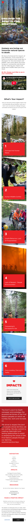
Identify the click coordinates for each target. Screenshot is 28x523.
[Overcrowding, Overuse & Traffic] (14, 355)
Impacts (14, 458)
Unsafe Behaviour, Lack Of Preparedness (13, 239)
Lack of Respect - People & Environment (13, 283)
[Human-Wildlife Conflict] (14, 179)
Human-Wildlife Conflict (13, 196)
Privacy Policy (14, 466)
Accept (18, 519)
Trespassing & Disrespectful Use (11, 327)
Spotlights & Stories (14, 463)
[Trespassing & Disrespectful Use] (14, 311)
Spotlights (14, 494)
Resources (14, 461)
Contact (14, 464)
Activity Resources (14, 493)
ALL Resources (14, 491)
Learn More (7, 519)
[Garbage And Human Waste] (14, 135)
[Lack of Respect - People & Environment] (14, 267)
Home (14, 457)
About (14, 460)
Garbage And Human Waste (12, 151)
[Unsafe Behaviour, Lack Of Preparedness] (14, 223)
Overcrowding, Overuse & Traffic (13, 371)
